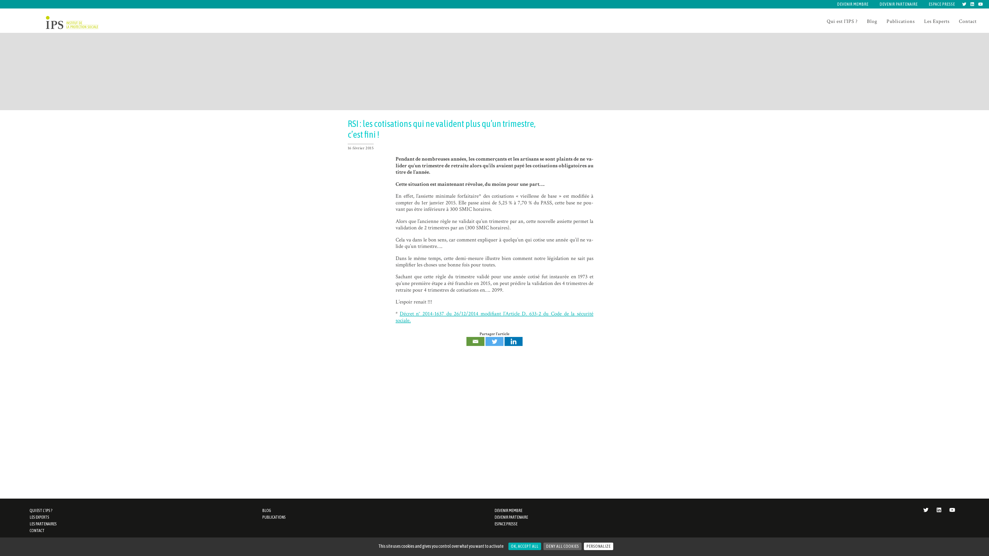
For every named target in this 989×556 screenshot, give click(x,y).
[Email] (475, 341)
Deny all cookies (562, 546)
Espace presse (942, 4)
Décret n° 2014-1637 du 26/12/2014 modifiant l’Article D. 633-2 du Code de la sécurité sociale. (494, 317)
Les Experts (937, 21)
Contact (968, 21)
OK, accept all (525, 546)
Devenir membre (852, 4)
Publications (900, 21)
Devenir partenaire (899, 4)
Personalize (598, 546)
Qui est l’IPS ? (842, 21)
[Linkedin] (514, 341)
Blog (872, 21)
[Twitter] (494, 341)
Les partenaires (43, 524)
